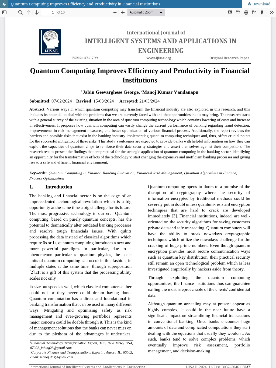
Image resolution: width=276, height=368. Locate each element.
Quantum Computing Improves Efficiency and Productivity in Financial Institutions (85, 3)
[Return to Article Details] (4, 4)
